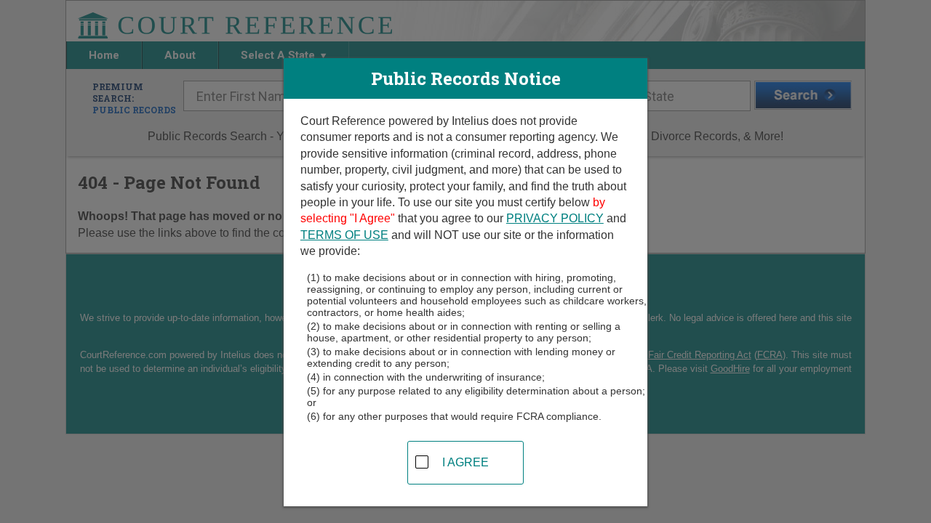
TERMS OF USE (344, 235)
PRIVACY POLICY (555, 218)
